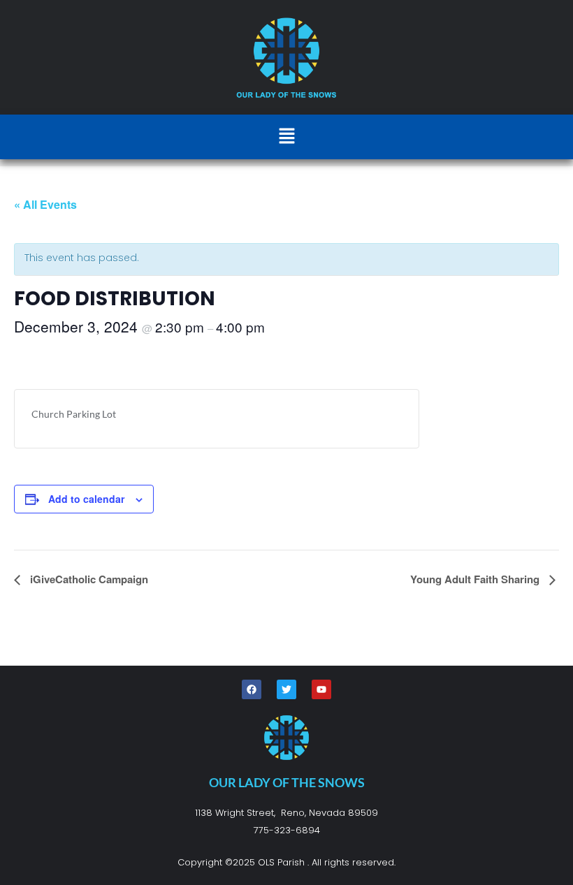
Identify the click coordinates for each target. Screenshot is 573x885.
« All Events (45, 204)
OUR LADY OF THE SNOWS (287, 782)
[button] (286, 137)
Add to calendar (86, 499)
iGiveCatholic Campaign (87, 579)
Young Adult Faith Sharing (476, 579)
